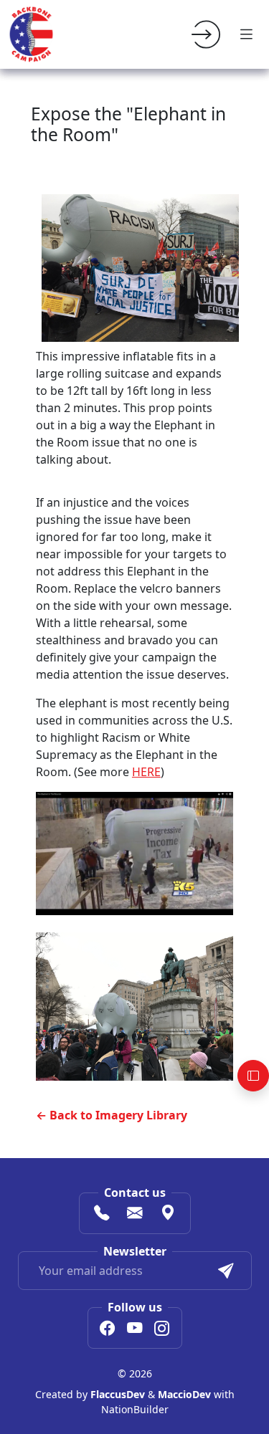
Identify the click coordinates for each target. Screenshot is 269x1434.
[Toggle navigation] (246, 34)
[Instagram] (162, 1329)
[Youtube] (135, 1329)
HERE (146, 772)
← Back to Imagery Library (111, 1115)
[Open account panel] (253, 1075)
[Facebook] (107, 1329)
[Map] (168, 1215)
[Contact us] (135, 1215)
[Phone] (102, 1215)
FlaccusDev (117, 1394)
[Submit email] (226, 1271)
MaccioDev (184, 1394)
